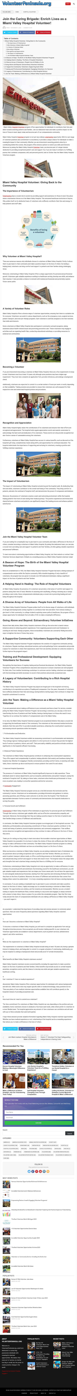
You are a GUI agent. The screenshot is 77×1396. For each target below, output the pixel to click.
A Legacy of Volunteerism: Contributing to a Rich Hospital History (26, 71)
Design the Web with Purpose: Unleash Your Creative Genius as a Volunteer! (68, 1364)
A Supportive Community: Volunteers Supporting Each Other (24, 67)
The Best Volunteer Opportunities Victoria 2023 (25, 1247)
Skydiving (7, 1151)
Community (8, 786)
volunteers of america (63, 1155)
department (24, 1145)
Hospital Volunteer (29, 12)
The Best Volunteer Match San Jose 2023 (24, 1326)
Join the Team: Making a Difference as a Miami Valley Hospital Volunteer (28, 74)
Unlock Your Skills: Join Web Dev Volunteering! (67, 1354)
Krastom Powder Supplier (64, 1390)
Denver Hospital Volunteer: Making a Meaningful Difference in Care (14, 1068)
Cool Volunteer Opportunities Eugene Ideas (24, 1317)
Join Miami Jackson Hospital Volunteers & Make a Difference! (22, 1038)
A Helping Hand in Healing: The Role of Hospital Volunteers (24, 60)
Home (17, 12)
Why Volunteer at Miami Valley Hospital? (18, 45)
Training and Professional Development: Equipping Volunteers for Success (29, 69)
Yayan (8, 27)
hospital (64, 1145)
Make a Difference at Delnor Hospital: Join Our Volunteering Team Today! (14, 1092)
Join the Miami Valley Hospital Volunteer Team (20, 55)
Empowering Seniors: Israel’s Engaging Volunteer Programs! (29, 1200)
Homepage (24, 1393)
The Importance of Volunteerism (16, 43)
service (58, 1148)
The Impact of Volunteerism (15, 53)
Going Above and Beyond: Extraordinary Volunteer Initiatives (24, 64)
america (7, 1142)
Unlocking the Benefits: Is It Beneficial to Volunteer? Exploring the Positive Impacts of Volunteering (41, 1210)
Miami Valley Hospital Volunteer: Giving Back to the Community (25, 41)
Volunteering (7, 196)
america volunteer (19, 1142)
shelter (67, 1148)
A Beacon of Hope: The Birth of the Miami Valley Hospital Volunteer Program (29, 58)
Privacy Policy (34, 1393)
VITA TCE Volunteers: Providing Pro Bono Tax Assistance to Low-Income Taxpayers (42, 1355)
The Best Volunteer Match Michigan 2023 (23, 1219)
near (23, 1148)
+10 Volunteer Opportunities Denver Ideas (24, 1228)
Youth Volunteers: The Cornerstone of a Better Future (42, 1364)
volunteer (46, 1151)
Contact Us (52, 1393)
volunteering (49, 137)
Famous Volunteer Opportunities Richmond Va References (29, 1181)
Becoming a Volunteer (13, 49)
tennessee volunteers (31, 1151)
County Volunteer (10, 1145)
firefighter (36, 1145)
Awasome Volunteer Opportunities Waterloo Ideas (26, 1307)
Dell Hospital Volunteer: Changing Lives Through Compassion (36, 1092)
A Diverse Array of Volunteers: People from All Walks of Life (24, 62)
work (6, 1158)
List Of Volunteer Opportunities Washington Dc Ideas (27, 1288)
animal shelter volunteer (37, 1142)
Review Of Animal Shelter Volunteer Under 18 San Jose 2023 (29, 1298)
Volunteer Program (45, 1155)
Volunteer (21, 127)
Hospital (15, 127)
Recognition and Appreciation (15, 51)
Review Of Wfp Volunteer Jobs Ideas (22, 1279)
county (52, 1142)
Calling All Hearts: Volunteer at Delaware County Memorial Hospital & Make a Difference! (63, 1092)
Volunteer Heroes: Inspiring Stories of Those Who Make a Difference (29, 1390)
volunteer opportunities (27, 1155)
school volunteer (46, 1148)
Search (5, 1130)
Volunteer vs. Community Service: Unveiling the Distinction (28, 1257)
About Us (43, 1393)
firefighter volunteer (50, 1145)
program (33, 1148)
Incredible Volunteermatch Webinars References (26, 1191)
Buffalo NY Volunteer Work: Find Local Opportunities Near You (42, 1345)
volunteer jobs (10, 1155)
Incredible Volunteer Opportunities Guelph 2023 (25, 1238)
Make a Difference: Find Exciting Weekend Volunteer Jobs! (68, 1345)
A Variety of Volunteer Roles (15, 47)
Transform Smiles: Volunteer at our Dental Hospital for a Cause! (63, 1068)
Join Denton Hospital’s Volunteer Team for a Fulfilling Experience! (38, 1068)
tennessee (17, 1151)
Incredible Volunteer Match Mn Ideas (22, 1266)
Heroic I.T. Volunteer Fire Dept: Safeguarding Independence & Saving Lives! (55, 1038)
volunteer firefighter (61, 1151)
